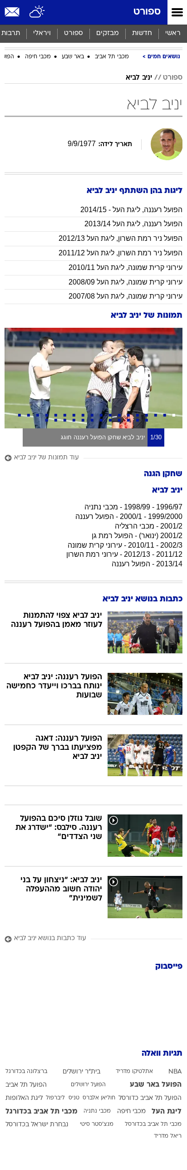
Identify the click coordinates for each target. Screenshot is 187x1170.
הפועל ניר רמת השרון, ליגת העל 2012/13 (120, 238)
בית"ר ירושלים (81, 1072)
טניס (74, 1098)
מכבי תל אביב (112, 57)
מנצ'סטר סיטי (96, 1124)
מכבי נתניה (97, 1111)
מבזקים (107, 33)
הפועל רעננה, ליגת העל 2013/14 (133, 224)
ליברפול (55, 1098)
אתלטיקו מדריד (134, 1071)
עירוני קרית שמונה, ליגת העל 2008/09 (125, 282)
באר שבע (73, 57)
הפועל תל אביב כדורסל (150, 1098)
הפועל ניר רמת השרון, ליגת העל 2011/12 (120, 253)
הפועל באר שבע (156, 1085)
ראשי (173, 33)
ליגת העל (167, 1111)
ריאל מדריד (168, 1136)
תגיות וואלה (162, 1054)
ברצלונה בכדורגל (26, 1071)
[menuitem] (141, 34)
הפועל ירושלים (88, 1085)
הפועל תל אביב (26, 1085)
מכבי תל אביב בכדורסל (153, 1124)
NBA (175, 1072)
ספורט (147, 12)
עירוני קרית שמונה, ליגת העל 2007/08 (125, 296)
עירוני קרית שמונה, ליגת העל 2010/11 (125, 267)
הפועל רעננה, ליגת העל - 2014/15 (131, 210)
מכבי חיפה (38, 57)
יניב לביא (139, 77)
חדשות (142, 33)
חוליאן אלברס (99, 1098)
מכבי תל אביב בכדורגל (41, 1111)
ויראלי (42, 33)
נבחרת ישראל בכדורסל (36, 1125)
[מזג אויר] (37, 12)
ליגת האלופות (24, 1098)
